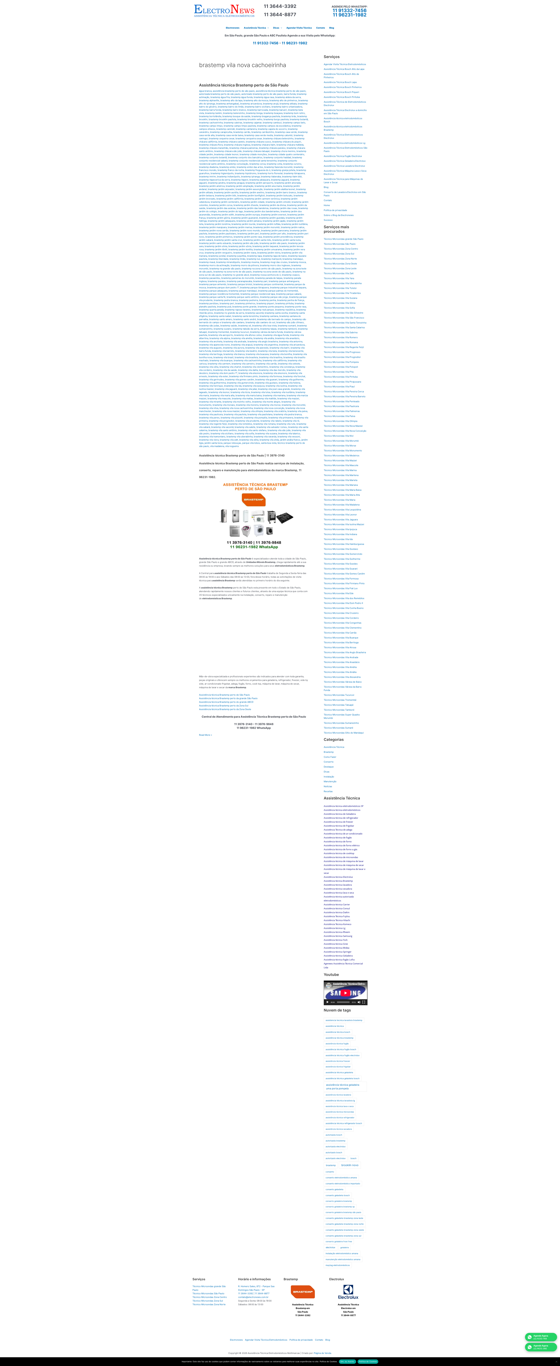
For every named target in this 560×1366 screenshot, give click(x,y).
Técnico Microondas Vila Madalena (341, 504)
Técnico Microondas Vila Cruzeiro (341, 613)
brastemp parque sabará (288, 294)
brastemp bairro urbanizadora (287, 106)
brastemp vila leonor (218, 392)
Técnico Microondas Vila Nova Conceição (345, 430)
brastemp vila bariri (279, 347)
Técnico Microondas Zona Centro (341, 248)
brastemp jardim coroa (220, 205)
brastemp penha (267, 300)
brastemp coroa (257, 163)
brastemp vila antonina (290, 341)
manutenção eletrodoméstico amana (343, 1259)
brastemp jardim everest (273, 214)
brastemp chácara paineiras (243, 148)
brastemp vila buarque (221, 360)
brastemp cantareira (246, 129)
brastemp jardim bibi (225, 195)
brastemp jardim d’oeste (245, 205)
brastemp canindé (225, 129)
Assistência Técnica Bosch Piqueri (341, 92)
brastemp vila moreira (247, 405)
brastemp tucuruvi (239, 332)
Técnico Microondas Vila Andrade (341, 657)
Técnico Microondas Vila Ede (339, 593)
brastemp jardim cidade (252, 202)
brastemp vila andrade (234, 341)
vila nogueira (232, 446)
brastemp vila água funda (276, 335)
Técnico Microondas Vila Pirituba (341, 376)
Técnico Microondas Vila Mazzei (340, 460)
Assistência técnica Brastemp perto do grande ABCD (226, 702)
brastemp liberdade (218, 259)
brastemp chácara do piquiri (286, 141)
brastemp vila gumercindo (240, 382)
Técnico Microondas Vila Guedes (341, 563)
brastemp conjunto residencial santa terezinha (252, 160)
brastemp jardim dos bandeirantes (261, 211)
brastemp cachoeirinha (211, 122)
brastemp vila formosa (270, 376)
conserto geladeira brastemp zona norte (345, 1224)
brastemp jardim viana (244, 252)
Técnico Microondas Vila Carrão (340, 632)
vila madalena (217, 446)
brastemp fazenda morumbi (278, 167)
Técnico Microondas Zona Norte (340, 258)
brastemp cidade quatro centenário (286, 154)
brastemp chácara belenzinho (278, 138)
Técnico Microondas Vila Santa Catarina (344, 327)
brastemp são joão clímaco (290, 322)
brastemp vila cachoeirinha (247, 360)
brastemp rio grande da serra (229, 312)
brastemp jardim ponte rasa (248, 236)
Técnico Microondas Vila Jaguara (341, 519)
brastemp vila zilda (269, 439)
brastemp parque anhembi (212, 284)
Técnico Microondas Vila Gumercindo (343, 554)
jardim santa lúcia (213, 443)
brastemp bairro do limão (231, 106)
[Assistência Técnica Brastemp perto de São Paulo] (253, 516)
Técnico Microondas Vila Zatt (339, 273)
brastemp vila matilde (265, 398)
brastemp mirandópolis (228, 262)
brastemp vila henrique (211, 385)
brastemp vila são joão (279, 430)
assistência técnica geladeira (339, 1072)
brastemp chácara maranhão (213, 148)
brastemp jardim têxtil (216, 249)
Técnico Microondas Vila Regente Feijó (344, 347)
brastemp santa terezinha (245, 316)
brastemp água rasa (264, 97)
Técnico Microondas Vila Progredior (342, 357)
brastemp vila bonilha (281, 354)
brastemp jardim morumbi (266, 227)
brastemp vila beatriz (246, 351)
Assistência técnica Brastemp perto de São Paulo (243, 85)
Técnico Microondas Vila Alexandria (342, 677)
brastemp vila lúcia (240, 392)
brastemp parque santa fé (212, 297)
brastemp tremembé (218, 332)
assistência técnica (335, 1026)
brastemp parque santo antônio (243, 297)
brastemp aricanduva (251, 103)
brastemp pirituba (284, 303)
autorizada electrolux (335, 1146)
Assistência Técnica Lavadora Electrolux (344, 165)
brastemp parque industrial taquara (288, 287)
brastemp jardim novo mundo (245, 230)
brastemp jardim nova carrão (214, 230)
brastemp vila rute (286, 423)
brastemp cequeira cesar (221, 138)
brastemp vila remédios (240, 423)
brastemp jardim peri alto (273, 233)
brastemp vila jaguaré (226, 389)
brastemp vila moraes (224, 405)
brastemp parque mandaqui (243, 290)
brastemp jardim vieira (268, 252)
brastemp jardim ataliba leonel (279, 189)
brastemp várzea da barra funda (266, 332)
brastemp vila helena (289, 382)
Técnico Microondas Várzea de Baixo (343, 681)
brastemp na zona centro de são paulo (261, 268)
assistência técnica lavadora (338, 1095)
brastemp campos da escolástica (273, 125)
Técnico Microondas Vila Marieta (340, 480)
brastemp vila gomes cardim (239, 379)
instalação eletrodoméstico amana (342, 1253)
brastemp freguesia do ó (257, 170)
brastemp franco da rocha (231, 170)
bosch (353, 1158)
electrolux (330, 1247)
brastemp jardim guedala (272, 217)
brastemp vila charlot (230, 366)
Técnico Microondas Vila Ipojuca (340, 529)
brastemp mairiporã (271, 259)
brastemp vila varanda (265, 436)
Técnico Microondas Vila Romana (341, 342)
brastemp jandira (216, 182)
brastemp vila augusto (210, 347)
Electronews (236, 1339)
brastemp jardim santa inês (257, 240)
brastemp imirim (207, 176)
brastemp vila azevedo (256, 347)
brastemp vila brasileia (246, 357)
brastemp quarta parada (211, 309)
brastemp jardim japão (274, 220)
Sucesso (328, 220)
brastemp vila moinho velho (237, 401)
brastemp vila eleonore (275, 373)
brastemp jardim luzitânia (294, 224)
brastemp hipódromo (245, 173)
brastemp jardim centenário (225, 202)
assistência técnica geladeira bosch (342, 1078)
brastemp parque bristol (239, 284)
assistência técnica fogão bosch (341, 1049)
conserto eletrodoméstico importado (343, 1183)
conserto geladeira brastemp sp (340, 1206)
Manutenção (330, 781)
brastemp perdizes (208, 303)
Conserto (329, 761)
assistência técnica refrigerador (340, 1117)
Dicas (326, 771)
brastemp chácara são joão (228, 151)
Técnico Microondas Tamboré (339, 709)
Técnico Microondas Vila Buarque (341, 637)
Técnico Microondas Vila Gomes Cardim (344, 573)
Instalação (329, 776)
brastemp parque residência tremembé (219, 294)
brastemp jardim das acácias (221, 208)
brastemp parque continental (268, 284)
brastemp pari (260, 281)
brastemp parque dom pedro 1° (223, 287)
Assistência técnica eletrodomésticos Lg (344, 143)
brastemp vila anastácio (287, 338)
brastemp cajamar (252, 122)
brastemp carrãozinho (262, 132)
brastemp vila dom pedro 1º (223, 373)
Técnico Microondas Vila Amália (340, 672)
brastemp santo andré (244, 319)
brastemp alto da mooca (256, 100)
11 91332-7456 (350, 10)
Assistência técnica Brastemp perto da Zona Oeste (225, 709)
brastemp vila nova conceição (269, 408)
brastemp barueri (278, 109)
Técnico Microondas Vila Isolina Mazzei (344, 524)
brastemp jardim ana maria (268, 186)
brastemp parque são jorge (274, 297)
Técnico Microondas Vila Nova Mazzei (343, 426)
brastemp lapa (254, 255)
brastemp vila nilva (208, 408)
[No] (556, 1361)
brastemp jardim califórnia (229, 198)
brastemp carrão (241, 132)
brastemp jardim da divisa (272, 205)
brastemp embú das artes (250, 167)
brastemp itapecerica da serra (214, 179)
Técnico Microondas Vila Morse (340, 445)
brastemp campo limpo (211, 125)
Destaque (329, 766)
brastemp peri (227, 303)
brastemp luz (253, 259)
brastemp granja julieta (283, 170)
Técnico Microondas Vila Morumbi (341, 440)
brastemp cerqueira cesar (249, 138)
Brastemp (329, 752)
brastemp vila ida (233, 385)
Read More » (205, 735)
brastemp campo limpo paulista (240, 125)
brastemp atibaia (288, 103)
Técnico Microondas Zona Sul (339, 253)
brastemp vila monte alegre (266, 401)
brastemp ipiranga (250, 176)
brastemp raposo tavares (238, 309)
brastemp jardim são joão (245, 243)
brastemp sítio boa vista (264, 325)
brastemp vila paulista (235, 414)
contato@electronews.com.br (253, 1297)
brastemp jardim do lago (230, 211)
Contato (328, 200)
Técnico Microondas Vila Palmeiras (342, 411)
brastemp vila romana (264, 423)
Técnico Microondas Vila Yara (339, 278)
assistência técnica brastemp (339, 1038)
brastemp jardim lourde (243, 224)
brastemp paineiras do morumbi (237, 278)
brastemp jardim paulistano (222, 233)
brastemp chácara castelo (231, 141)
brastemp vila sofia (244, 433)
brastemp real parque (263, 309)
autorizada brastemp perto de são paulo (219, 94)
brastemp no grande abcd (236, 274)
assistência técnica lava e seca (340, 1106)
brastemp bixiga (254, 113)
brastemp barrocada (257, 109)
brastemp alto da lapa (231, 100)
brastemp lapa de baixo (275, 255)
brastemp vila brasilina (270, 357)
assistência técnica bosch (338, 1032)
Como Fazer (330, 757)
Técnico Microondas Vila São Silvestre (343, 312)
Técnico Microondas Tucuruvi (339, 695)
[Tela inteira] (363, 1002)
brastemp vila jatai (247, 389)
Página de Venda (322, 1353)
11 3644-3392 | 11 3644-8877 (254, 1293)
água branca (205, 91)
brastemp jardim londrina (217, 224)
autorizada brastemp (335, 1141)
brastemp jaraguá (235, 182)
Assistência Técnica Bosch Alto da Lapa (344, 69)
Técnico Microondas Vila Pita (339, 371)
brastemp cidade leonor (226, 154)
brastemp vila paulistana (259, 414)
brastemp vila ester (218, 376)
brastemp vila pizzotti (232, 417)
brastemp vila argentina (266, 344)
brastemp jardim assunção (249, 189)
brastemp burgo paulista (276, 119)
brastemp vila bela (267, 351)
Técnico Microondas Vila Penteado (341, 401)
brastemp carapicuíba (221, 132)
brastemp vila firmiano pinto (243, 376)
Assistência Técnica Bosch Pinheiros (343, 87)
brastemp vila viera (209, 439)
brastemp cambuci (272, 122)
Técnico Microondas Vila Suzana (340, 298)
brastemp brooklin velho (249, 119)
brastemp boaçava (273, 113)
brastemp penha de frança (290, 300)
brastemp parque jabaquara (213, 290)
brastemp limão (237, 259)
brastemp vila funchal (294, 376)
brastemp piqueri (265, 303)
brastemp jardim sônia (239, 246)
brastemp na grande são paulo (225, 268)
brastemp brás (288, 116)
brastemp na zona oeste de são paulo (272, 271)
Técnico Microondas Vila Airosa (340, 647)
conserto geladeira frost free (339, 1241)
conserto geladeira (334, 1189)
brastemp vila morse (270, 405)
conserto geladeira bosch (338, 1195)
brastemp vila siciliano (222, 433)
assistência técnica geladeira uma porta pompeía (342, 1086)
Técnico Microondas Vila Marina (340, 470)
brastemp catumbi (283, 135)
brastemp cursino (292, 163)
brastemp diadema (208, 167)
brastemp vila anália (263, 338)
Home (327, 205)
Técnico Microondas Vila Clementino (343, 627)
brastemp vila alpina (219, 338)
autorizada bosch (334, 1135)
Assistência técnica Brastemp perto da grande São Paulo (228, 698)
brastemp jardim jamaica (248, 220)
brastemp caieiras (233, 122)
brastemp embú (227, 167)
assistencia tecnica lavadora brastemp (344, 1020)
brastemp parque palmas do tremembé (278, 290)
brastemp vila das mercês (272, 370)
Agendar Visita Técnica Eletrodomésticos (345, 64)
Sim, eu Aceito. (347, 1361)
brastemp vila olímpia (252, 411)
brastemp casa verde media (258, 135)
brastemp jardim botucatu (279, 195)
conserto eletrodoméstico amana (341, 1177)
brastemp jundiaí (217, 255)
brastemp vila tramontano (212, 436)
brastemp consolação (237, 163)
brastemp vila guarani (266, 379)
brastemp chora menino (283, 151)
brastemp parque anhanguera (284, 281)
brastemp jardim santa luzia (286, 240)
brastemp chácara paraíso (272, 148)
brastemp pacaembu (209, 278)
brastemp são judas (209, 325)
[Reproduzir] (327, 1002)
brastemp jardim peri (248, 233)
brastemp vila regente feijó (213, 423)
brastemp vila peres (209, 417)
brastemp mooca (297, 262)
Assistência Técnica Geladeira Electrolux (345, 161)
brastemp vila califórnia (275, 360)
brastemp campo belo (294, 122)
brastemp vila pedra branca (288, 414)
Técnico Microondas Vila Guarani (341, 568)
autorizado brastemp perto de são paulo (262, 94)
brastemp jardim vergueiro (218, 252)
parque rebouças (232, 443)
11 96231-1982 (349, 15)
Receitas (328, 791)
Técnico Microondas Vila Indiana (340, 534)
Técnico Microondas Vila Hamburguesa (344, 544)
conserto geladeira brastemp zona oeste (345, 1230)
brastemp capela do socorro (272, 129)
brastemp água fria (220, 97)
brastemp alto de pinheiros (283, 100)
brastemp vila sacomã (222, 427)
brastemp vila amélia (241, 338)
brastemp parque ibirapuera (254, 287)
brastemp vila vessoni (289, 436)
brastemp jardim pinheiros (218, 236)
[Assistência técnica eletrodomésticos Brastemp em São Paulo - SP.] (303, 1291)
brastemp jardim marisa (240, 227)
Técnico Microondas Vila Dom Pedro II (343, 603)
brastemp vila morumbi (293, 405)
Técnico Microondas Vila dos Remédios (344, 598)
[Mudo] (359, 1002)
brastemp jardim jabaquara (221, 220)
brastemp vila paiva (297, 411)
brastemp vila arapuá (241, 344)
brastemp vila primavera (280, 417)
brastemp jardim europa (247, 214)
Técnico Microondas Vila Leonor (340, 514)
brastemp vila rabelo (270, 420)
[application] (346, 993)
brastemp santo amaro (220, 319)
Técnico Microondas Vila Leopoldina (342, 509)
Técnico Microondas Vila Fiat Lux (341, 588)
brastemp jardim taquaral (265, 246)
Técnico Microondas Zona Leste (340, 268)
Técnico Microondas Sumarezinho (341, 723)
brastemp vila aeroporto (220, 335)
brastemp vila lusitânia (282, 392)
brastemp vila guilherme (291, 379)
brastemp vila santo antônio (222, 430)
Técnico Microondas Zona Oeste (340, 263)
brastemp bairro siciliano (257, 106)
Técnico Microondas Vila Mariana (341, 485)
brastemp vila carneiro (243, 363)
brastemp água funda (242, 97)
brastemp (331, 1165)
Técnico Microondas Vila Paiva (339, 416)
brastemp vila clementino (255, 366)
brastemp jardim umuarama (268, 249)
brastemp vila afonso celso (248, 335)
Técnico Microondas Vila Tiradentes (342, 293)
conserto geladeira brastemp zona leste (344, 1218)
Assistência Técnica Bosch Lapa (340, 82)
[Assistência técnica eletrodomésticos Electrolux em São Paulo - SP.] (348, 1291)
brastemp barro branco (234, 109)
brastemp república (285, 309)
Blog (326, 187)
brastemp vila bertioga (210, 354)
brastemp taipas (268, 328)
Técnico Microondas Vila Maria (339, 499)
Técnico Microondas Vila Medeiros (341, 455)
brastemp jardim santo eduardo (215, 243)
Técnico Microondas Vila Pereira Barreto (344, 396)
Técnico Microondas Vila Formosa (341, 578)
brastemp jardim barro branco (280, 192)
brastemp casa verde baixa (229, 135)
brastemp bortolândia (210, 116)
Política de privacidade (335, 210)
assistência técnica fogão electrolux (342, 1055)
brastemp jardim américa (212, 186)
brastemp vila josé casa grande (274, 389)
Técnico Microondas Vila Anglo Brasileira (345, 652)
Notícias (328, 786)
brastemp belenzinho (234, 113)
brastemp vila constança (281, 366)
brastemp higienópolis (222, 173)
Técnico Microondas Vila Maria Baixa (342, 490)
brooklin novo (349, 1165)
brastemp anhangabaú (227, 103)
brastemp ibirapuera (294, 173)
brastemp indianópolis (228, 176)
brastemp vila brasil (223, 357)
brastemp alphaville (209, 100)
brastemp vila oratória (275, 411)
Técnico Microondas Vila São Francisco (344, 317)
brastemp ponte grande (244, 306)
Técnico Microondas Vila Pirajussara (342, 381)
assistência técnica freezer (338, 1061)
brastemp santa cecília (276, 312)
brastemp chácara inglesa (237, 144)
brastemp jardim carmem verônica (262, 198)
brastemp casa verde (286, 132)
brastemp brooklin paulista (222, 119)
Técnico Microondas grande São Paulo (343, 239)
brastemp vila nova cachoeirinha (236, 408)
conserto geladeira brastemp (339, 1201)
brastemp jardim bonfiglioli (251, 195)
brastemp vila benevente (290, 351)
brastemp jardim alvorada (287, 182)
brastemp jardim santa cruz (228, 240)
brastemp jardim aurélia (226, 192)
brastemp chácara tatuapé (256, 151)
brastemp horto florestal (270, 173)
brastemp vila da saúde (225, 370)
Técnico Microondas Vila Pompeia (341, 362)
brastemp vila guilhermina (212, 382)
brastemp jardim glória (218, 217)
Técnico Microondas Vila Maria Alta (342, 494)
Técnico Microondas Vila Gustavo (341, 549)
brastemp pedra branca (226, 300)
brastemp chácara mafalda (289, 144)
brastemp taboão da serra (246, 328)
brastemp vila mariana (274, 395)
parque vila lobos (251, 443)
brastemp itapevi (239, 179)
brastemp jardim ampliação (239, 186)
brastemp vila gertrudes (211, 379)
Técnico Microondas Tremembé (340, 700)
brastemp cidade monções (253, 154)
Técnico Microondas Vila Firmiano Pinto (344, 583)
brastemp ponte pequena (271, 306)
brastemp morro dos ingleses (275, 265)
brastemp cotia (274, 163)
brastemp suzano (222, 328)
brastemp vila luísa (260, 392)
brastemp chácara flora (211, 144)
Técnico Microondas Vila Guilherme (342, 559)
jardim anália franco (290, 439)
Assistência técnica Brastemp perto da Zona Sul (223, 705)
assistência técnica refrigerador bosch (344, 1123)
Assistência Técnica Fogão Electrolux (343, 156)
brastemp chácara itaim (263, 144)
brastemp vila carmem (219, 363)
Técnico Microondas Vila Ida (338, 539)
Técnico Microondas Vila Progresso (342, 352)
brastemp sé (244, 325)
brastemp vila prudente (247, 420)
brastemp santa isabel (220, 316)
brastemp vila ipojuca (254, 385)
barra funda (290, 94)
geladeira (344, 1247)
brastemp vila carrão (266, 363)
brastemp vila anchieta (210, 341)
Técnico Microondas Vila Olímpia (340, 421)
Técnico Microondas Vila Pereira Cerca (344, 391)
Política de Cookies (368, 1361)
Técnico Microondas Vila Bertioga (341, 642)
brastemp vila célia (208, 366)
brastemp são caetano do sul (260, 322)
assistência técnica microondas (340, 1112)
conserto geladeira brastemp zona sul (343, 1236)
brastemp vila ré (291, 420)
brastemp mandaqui (292, 259)
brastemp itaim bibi (292, 176)
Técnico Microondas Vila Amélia (340, 667)
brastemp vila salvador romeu (272, 427)
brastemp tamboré (287, 328)
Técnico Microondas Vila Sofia (339, 307)
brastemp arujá (270, 103)
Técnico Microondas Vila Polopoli (341, 366)
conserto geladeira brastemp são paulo (343, 1212)
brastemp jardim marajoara (213, 227)
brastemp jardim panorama (275, 230)
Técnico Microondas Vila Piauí (339, 386)
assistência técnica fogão (337, 1043)
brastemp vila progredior (221, 420)
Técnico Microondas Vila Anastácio (342, 662)
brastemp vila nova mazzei (226, 411)
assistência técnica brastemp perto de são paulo (281, 91)
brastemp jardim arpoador (221, 189)
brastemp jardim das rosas (283, 208)
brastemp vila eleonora (250, 373)
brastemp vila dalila (248, 370)
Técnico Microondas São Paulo (340, 244)
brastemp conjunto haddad (277, 157)
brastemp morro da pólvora (245, 265)
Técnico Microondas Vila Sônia (339, 303)
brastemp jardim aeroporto (259, 182)
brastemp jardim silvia (216, 246)
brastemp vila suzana (266, 433)
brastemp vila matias (242, 398)
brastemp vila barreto (223, 351)
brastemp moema (250, 262)
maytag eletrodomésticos (338, 1265)
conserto (330, 1172)
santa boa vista (268, 443)
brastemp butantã (299, 119)
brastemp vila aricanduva (292, 344)
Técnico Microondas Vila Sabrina (340, 332)
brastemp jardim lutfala (268, 224)
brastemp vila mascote (219, 398)
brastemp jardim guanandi (244, 217)
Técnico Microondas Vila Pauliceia (341, 406)
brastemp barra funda (210, 109)
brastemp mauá (207, 262)
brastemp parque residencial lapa (257, 294)
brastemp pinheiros (245, 303)
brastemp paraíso (217, 281)
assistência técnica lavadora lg (340, 1100)
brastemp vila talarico (289, 433)
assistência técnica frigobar (338, 1066)
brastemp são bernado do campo (274, 319)
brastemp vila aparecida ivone (214, 344)
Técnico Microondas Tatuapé (339, 704)
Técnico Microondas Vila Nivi (339, 435)
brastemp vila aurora (233, 347)
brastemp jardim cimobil (278, 202)
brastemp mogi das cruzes (273, 262)
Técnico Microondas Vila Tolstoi (340, 288)
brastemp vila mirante (210, 401)
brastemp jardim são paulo (273, 243)
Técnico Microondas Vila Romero (341, 337)
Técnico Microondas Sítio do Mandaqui (344, 732)
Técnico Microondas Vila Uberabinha (343, 283)
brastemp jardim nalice (292, 227)
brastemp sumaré (287, 325)
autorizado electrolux (335, 1158)
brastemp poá (224, 306)
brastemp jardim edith (222, 214)
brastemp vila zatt (229, 439)
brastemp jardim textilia (240, 249)
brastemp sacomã (254, 312)
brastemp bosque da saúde (236, 116)
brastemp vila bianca (234, 354)
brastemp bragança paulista (266, 116)
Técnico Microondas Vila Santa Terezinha (345, 322)
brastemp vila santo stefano (252, 430)
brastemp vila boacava (257, 354)
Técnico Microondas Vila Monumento (343, 450)
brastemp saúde (228, 325)
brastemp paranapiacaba (239, 281)
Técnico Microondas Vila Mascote (341, 465)
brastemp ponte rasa (295, 306)
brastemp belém (213, 113)
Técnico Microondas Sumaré (338, 727)
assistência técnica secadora (339, 1129)
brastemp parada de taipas (268, 278)
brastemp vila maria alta (222, 395)
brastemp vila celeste (289, 363)
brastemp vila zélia (248, 439)
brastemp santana (269, 316)
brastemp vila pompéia (255, 417)
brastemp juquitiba (236, 255)
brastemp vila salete (245, 427)
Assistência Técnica (334, 747)
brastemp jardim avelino (251, 192)
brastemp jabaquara (259, 179)
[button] (267, 28)
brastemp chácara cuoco (258, 141)
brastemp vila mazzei (288, 398)
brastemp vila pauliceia (211, 414)
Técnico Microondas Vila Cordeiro (341, 618)
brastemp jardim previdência (278, 236)
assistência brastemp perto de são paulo (234, 91)
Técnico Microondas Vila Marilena (341, 475)
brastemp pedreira (248, 300)
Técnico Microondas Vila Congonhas (342, 622)
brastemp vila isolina (276, 385)
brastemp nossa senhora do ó (265, 274)
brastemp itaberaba (271, 176)
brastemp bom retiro (294, 113)
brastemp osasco (291, 274)
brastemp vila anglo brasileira (262, 341)
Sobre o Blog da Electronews (339, 215)
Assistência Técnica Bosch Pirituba (342, 97)
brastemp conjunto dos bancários (245, 157)
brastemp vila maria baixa (249, 395)
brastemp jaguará (280, 179)
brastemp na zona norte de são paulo (232, 271)
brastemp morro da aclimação (214, 265)
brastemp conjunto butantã (213, 157)
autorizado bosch (334, 1152)
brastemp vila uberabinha (239, 436)
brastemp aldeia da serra (288, 97)
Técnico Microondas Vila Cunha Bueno (344, 608)
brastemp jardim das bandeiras (253, 208)
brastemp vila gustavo (266, 382)
